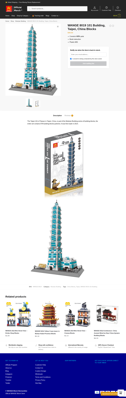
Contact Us (39, 368)
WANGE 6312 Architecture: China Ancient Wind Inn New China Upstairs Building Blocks (107, 333)
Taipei (78, 286)
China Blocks (71, 286)
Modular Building (20, 21)
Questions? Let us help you (111, 394)
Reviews (68, 115)
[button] (121, 393)
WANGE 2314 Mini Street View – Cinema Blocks (75, 332)
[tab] (57, 114)
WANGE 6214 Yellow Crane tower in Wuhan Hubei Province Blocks (47, 332)
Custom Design (40, 371)
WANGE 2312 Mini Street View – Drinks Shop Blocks (16, 332)
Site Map (38, 383)
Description (57, 115)
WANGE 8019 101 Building (89, 286)
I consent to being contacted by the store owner (86, 59)
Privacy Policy (40, 380)
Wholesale (39, 374)
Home (7, 21)
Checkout (118, 10)
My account (94, 10)
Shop (12, 21)
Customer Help (106, 10)
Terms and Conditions (42, 377)
